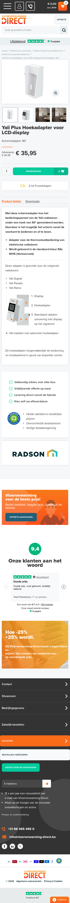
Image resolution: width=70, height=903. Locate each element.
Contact (7, 684)
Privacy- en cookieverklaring (15, 814)
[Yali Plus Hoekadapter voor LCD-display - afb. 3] (42, 114)
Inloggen (7, 741)
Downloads (32, 201)
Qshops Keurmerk (59, 860)
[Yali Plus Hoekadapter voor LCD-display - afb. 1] (35, 82)
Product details (11, 201)
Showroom (9, 696)
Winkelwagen (62, 5)
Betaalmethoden (30, 860)
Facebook (4, 846)
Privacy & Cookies (53, 881)
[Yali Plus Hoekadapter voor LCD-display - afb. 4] (59, 114)
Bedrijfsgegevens (13, 708)
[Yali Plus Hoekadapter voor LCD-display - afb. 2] (26, 114)
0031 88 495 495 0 (30, 6)
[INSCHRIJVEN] (46, 784)
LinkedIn (12, 846)
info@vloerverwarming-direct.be (32, 837)
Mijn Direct (19, 6)
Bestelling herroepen (15, 755)
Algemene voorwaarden (29, 881)
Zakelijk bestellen (13, 724)
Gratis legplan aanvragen (20, 767)
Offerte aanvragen (62, 21)
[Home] (7, 6)
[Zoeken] (64, 30)
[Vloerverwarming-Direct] (15, 19)
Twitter (20, 846)
